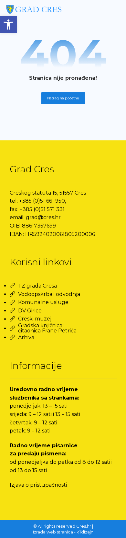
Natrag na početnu (63, 98)
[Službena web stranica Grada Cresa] (33, 9)
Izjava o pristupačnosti (38, 485)
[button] (8, 24)
